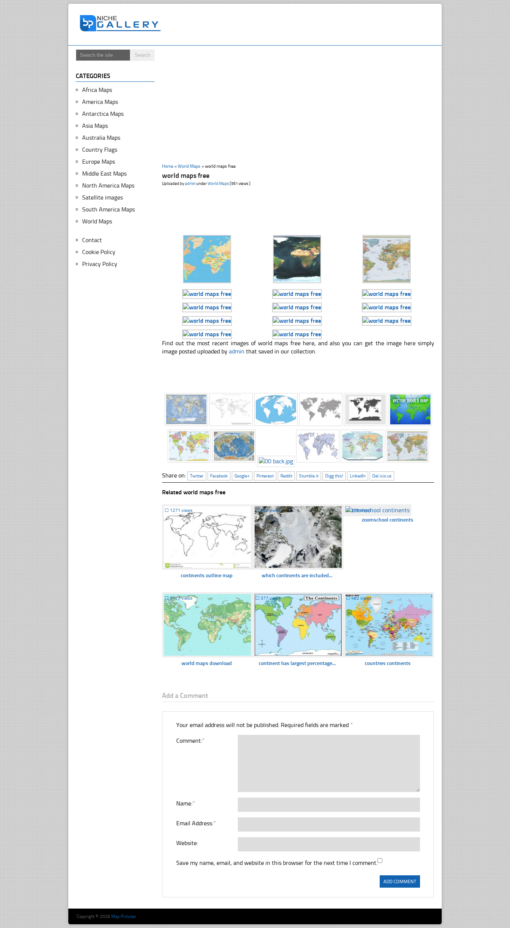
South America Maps (108, 209)
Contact (92, 240)
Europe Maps (98, 161)
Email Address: (195, 823)
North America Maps (108, 185)
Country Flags (99, 149)
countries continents (388, 663)
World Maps (189, 166)
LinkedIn (358, 476)
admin (190, 183)
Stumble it (308, 476)
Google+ (242, 476)
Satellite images (102, 197)
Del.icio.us (382, 476)
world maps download (206, 663)
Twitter (196, 476)
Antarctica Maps (103, 113)
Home (167, 166)
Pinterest (265, 476)
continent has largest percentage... (297, 663)
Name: (185, 803)
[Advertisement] (301, 24)
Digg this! (334, 476)
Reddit (286, 476)
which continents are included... (297, 575)
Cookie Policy (98, 252)
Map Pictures (123, 916)
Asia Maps (95, 125)
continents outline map (207, 575)
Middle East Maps (104, 173)
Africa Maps (97, 89)
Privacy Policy (99, 263)
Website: (187, 843)
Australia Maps (101, 137)
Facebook (219, 476)
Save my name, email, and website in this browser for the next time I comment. (276, 862)
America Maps (100, 101)
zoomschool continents (387, 520)
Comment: (190, 740)
